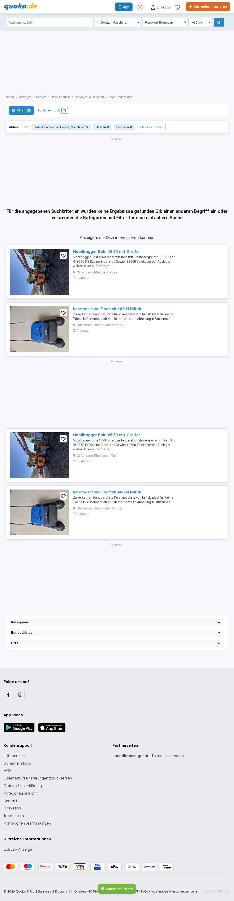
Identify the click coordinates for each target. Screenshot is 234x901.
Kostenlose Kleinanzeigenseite (174, 891)
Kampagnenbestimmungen (27, 823)
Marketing (12, 808)
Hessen (101, 127)
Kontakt (10, 800)
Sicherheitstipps (17, 763)
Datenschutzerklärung (23, 785)
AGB (8, 770)
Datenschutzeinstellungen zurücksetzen (38, 778)
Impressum (14, 815)
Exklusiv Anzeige (18, 849)
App (126, 7)
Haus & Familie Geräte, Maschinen (59, 126)
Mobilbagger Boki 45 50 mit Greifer (106, 251)
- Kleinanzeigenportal (149, 755)
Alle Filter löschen (151, 127)
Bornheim (122, 127)
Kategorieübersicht (20, 793)
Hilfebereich (14, 755)
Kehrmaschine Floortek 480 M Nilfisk (107, 308)
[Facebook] (8, 694)
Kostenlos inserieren (210, 7)
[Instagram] (20, 694)
